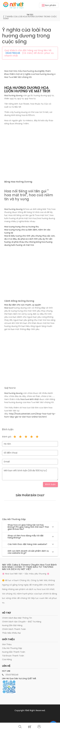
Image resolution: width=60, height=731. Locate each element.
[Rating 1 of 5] (15, 436)
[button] (48, 5)
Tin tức (30, 14)
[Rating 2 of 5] (20, 436)
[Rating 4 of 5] (31, 436)
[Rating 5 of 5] (37, 436)
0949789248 (13, 53)
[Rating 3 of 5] (26, 436)
